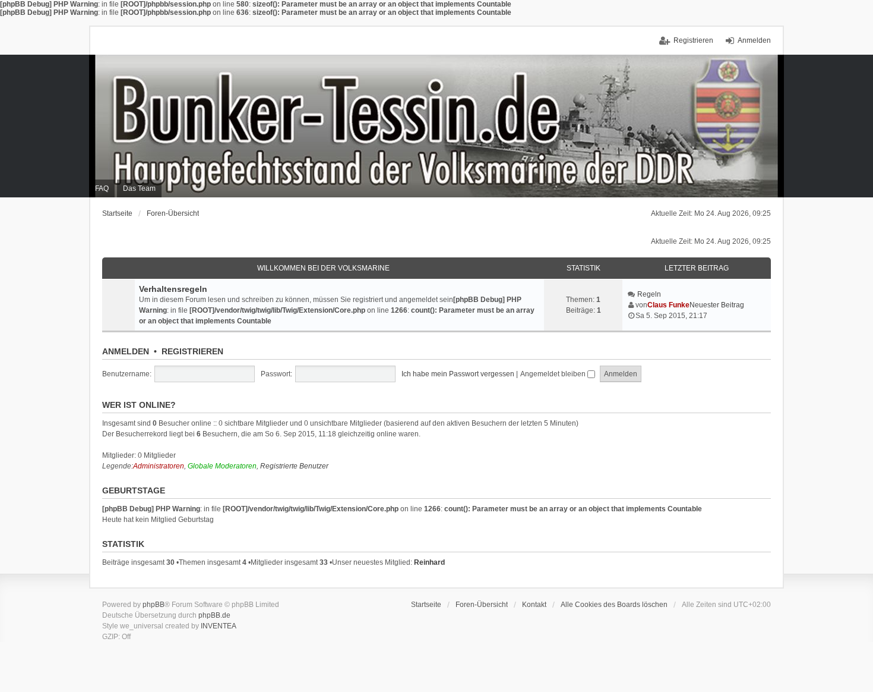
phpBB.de (214, 615)
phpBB (154, 604)
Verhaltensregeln (173, 289)
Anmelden (125, 351)
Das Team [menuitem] (139, 188)
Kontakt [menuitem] (534, 604)
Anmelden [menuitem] (754, 40)
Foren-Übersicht (173, 213)
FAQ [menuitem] (102, 188)
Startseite (117, 213)
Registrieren (192, 351)
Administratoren (158, 466)
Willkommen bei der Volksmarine (323, 268)
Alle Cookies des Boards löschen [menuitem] (614, 604)
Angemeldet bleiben (553, 374)
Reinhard (429, 562)
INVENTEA (218, 626)
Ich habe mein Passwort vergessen (457, 374)
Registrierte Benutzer (294, 466)
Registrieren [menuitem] (693, 40)
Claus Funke (668, 305)
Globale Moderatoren (222, 466)
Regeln (649, 294)
